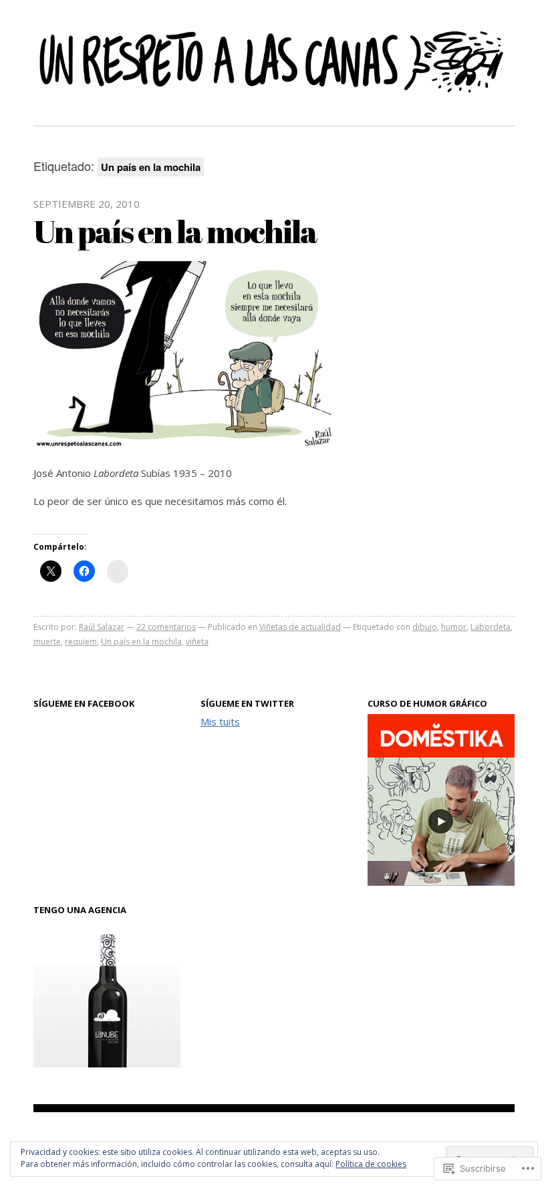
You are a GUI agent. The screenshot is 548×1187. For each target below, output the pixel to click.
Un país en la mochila (175, 230)
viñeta (197, 641)
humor (453, 627)
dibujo (424, 627)
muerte (47, 641)
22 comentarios (166, 627)
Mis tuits (220, 721)
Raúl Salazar (101, 627)
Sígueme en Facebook (83, 703)
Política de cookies (370, 1164)
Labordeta (490, 627)
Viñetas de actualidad (300, 627)
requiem (81, 641)
